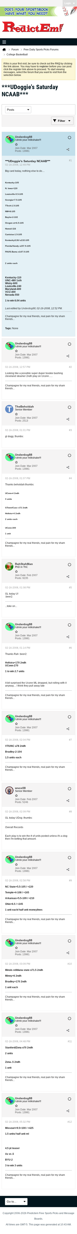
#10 (70, 963)
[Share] (68, 149)
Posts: (18, 151)
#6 (70, 647)
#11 (70, 1041)
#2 (70, 367)
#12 (70, 1121)
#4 (70, 478)
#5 (70, 587)
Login (67, 3)
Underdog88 (28, 308)
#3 (70, 430)
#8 (70, 811)
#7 (70, 739)
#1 (70, 160)
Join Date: (20, 148)
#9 (70, 880)
